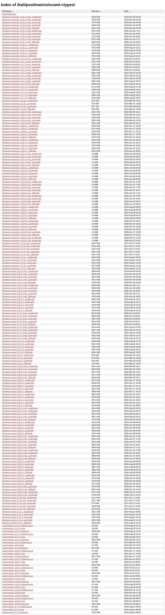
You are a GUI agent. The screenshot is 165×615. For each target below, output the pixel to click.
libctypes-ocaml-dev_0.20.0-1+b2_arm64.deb (21, 115)
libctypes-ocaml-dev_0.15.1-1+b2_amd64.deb (22, 31)
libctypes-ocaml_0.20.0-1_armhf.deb (17, 389)
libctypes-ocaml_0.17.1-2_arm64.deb (18, 344)
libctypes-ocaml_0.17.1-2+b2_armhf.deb (19, 336)
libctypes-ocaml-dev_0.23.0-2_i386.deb (19, 229)
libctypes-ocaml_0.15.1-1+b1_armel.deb (19, 277)
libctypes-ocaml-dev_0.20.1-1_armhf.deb (19, 148)
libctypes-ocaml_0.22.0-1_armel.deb (17, 428)
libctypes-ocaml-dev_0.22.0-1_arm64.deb (20, 171)
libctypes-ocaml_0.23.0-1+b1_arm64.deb (19, 439)
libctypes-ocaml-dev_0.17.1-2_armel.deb (19, 92)
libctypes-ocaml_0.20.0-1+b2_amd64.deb (20, 366)
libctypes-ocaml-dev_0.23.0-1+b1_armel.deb (21, 187)
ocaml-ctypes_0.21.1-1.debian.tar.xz (17, 568)
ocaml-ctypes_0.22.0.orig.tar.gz (15, 582)
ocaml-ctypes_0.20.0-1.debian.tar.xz (17, 551)
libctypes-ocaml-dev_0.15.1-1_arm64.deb (20, 48)
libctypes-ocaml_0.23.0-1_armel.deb (17, 467)
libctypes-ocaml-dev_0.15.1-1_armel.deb (19, 50)
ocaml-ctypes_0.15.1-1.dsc (13, 528)
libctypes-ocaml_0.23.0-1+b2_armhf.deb (19, 456)
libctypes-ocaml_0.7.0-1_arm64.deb (17, 514)
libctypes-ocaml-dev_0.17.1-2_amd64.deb (20, 87)
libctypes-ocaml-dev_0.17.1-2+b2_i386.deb (20, 84)
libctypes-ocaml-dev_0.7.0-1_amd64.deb (19, 257)
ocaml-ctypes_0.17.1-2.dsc (13, 537)
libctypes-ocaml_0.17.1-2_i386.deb (17, 352)
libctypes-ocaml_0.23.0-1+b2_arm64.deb (19, 453)
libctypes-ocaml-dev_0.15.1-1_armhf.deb (19, 53)
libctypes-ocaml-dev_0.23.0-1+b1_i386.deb (20, 193)
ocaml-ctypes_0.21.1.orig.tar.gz (15, 573)
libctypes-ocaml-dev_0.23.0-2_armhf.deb (19, 227)
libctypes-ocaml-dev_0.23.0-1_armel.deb (19, 213)
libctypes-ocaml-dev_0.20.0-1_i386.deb (19, 137)
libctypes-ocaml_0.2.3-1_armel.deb (17, 358)
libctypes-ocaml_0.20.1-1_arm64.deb (18, 397)
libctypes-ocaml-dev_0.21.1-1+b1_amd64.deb (22, 154)
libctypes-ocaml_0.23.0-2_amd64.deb (18, 475)
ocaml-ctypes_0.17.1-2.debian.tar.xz (17, 534)
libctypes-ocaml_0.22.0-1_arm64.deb (18, 425)
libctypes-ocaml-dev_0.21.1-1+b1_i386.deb (20, 165)
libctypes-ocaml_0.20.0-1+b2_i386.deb (19, 378)
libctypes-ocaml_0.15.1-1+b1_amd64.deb (20, 271)
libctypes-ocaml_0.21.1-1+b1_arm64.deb (19, 411)
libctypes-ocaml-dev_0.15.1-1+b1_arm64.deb (21, 20)
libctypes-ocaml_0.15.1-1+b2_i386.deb (19, 297)
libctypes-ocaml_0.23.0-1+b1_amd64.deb (20, 436)
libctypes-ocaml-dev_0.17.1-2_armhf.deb (19, 95)
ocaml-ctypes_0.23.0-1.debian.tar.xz (17, 584)
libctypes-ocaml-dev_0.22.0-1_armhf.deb (19, 176)
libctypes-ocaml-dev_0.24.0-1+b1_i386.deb (20, 235)
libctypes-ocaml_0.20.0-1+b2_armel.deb (19, 372)
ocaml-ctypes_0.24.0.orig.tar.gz (15, 604)
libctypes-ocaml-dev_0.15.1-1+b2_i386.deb (20, 42)
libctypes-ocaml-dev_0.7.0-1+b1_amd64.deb (21, 243)
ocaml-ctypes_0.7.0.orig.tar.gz (15, 612)
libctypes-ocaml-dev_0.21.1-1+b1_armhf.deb (21, 162)
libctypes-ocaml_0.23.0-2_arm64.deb (18, 478)
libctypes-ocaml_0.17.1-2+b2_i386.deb (19, 338)
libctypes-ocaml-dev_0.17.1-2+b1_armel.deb (21, 64)
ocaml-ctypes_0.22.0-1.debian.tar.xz (17, 576)
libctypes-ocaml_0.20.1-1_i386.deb (17, 405)
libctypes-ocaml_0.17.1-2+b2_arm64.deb (19, 330)
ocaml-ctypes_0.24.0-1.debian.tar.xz (17, 598)
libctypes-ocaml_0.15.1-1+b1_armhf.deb (19, 280)
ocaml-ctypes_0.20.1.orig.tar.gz (15, 565)
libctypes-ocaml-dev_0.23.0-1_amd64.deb (20, 207)
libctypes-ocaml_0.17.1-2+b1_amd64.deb (20, 313)
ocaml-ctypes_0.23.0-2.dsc (13, 593)
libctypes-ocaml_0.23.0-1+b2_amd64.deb (20, 450)
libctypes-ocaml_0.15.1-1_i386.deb (17, 310)
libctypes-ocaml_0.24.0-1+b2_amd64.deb (20, 492)
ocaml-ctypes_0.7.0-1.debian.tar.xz (17, 607)
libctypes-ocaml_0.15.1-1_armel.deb (17, 305)
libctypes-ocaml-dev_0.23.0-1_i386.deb (19, 218)
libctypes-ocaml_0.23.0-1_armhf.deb (17, 470)
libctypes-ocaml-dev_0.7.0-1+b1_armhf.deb (20, 252)
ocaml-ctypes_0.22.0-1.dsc (13, 579)
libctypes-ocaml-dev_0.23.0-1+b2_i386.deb (20, 204)
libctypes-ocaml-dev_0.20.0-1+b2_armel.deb (21, 118)
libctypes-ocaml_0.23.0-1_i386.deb (17, 473)
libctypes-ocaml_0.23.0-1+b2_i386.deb (19, 459)
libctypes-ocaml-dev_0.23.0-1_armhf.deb (19, 215)
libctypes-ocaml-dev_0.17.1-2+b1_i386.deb (20, 70)
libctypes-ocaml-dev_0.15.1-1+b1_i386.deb (20, 28)
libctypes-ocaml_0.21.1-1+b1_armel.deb (19, 414)
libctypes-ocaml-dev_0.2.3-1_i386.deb (18, 109)
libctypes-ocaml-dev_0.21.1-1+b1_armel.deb (21, 159)
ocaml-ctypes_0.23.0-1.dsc (13, 587)
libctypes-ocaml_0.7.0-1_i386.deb (16, 523)
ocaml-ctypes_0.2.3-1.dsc (13, 545)
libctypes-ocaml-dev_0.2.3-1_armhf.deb (19, 106)
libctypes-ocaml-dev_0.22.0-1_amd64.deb (20, 168)
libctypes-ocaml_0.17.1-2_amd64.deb (18, 341)
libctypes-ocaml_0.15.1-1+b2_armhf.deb (19, 294)
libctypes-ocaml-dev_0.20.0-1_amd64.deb (20, 126)
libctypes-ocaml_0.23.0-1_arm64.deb (18, 464)
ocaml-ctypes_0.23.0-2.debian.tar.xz (17, 590)
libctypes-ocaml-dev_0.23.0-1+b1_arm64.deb (21, 185)
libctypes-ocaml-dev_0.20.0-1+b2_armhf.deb (21, 120)
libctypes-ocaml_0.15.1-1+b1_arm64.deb (19, 274)
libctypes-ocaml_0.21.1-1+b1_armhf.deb (19, 417)
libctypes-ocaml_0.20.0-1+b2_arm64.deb (19, 369)
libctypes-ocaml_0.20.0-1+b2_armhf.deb (19, 375)
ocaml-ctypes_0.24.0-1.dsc (13, 601)
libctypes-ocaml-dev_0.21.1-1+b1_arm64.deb (21, 157)
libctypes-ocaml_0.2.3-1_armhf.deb (17, 361)
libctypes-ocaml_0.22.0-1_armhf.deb (17, 431)
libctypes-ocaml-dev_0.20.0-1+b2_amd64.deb (22, 112)
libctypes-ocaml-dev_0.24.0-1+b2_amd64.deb (22, 238)
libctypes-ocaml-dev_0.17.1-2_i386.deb (19, 98)
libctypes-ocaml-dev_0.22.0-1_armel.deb (19, 173)
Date (126, 11)
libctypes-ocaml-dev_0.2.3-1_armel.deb (19, 104)
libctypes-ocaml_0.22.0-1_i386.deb (17, 433)
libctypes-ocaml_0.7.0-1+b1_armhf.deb (19, 506)
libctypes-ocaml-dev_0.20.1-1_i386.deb (19, 151)
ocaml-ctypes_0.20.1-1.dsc (13, 562)
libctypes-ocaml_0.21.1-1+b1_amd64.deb (20, 408)
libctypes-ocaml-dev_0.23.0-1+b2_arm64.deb (21, 199)
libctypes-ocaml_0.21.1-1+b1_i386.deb (19, 419)
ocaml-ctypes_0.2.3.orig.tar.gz (15, 548)
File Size (95, 11)
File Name (6, 11)
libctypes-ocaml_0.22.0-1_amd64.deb (18, 422)
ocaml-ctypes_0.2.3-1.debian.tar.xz (17, 542)
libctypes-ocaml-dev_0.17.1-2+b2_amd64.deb (22, 73)
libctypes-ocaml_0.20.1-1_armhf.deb (17, 403)
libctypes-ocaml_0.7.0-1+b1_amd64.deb (19, 498)
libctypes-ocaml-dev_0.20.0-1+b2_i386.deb (20, 123)
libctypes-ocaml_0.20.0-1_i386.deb (17, 392)
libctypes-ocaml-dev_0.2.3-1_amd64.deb (19, 101)
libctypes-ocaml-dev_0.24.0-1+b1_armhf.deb (21, 232)
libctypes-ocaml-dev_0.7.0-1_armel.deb (19, 263)
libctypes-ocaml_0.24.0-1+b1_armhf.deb (19, 487)
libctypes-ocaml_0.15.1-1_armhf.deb (17, 308)
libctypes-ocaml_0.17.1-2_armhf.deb (17, 350)
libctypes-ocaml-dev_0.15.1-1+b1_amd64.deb (22, 17)
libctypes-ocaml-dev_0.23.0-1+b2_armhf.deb (21, 201)
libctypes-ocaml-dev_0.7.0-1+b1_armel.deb (20, 249)
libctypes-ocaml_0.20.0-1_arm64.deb (18, 383)
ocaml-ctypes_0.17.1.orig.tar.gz (15, 540)
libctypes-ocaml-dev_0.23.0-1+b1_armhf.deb (21, 190)
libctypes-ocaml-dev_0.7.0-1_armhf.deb (19, 266)
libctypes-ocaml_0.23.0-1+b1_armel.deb (19, 442)
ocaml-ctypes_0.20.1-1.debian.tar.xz (17, 559)
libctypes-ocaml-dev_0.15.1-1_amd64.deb (20, 45)
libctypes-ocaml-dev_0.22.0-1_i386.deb (19, 179)
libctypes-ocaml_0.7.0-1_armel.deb (17, 517)
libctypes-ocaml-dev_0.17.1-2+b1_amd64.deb (22, 59)
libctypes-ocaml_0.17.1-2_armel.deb (17, 347)
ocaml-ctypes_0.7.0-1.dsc (13, 610)
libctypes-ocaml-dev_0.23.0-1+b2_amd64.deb (22, 196)
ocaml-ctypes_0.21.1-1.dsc (13, 570)
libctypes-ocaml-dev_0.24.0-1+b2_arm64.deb (21, 241)
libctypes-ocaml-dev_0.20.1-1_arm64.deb (20, 143)
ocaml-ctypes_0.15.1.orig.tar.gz (15, 531)
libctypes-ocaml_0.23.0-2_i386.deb (17, 484)
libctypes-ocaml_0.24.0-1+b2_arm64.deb (19, 495)
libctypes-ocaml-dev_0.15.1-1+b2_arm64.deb (21, 34)
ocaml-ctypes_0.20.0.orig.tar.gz (15, 556)
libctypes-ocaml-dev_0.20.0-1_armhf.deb (19, 134)
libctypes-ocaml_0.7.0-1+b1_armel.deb (19, 503)
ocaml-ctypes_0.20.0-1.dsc (13, 554)
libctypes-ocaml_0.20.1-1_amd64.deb (18, 394)
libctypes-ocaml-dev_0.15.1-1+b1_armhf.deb (21, 25)
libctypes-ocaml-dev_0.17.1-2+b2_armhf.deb (21, 81)
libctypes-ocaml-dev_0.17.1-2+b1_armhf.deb (21, 67)
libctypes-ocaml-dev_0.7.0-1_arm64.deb (19, 260)
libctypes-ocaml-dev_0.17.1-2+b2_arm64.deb (21, 76)
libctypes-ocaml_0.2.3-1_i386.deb (16, 364)
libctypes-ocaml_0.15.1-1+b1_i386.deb (19, 283)
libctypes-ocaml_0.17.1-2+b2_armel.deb (19, 333)
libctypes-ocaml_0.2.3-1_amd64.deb (17, 355)
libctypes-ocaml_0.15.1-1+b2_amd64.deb (20, 285)
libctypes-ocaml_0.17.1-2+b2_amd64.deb (20, 327)
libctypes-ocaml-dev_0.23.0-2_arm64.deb (20, 224)
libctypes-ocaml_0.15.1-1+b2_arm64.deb (19, 288)
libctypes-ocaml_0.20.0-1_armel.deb (17, 386)
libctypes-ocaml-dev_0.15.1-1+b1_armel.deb (21, 22)
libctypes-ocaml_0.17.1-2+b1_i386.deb (19, 324)
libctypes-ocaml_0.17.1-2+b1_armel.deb (19, 319)
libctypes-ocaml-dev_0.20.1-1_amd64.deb (20, 140)
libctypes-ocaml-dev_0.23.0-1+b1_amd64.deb (22, 182)
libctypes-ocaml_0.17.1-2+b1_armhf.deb (19, 322)
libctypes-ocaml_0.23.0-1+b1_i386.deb (19, 447)
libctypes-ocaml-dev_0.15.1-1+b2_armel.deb (21, 36)
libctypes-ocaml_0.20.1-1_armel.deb (17, 400)
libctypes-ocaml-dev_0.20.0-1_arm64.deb (20, 129)
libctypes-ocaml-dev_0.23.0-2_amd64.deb (20, 221)
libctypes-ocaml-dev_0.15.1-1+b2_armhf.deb (21, 39)
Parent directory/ (9, 14)
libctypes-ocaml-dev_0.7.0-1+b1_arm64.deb (21, 246)
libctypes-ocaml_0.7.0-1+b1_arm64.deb (19, 500)
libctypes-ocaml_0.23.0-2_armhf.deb (17, 481)
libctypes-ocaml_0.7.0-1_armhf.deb (17, 520)
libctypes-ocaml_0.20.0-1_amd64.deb (18, 380)
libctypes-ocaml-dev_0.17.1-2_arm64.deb (20, 90)
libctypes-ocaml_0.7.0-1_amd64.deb (17, 512)
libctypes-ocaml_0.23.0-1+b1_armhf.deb (19, 445)
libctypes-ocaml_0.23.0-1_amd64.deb (18, 461)
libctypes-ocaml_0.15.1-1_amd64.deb (18, 299)
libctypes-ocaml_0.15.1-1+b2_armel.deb (19, 291)
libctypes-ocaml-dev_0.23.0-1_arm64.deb (20, 210)
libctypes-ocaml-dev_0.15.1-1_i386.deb (19, 56)
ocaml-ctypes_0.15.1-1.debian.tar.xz (17, 526)
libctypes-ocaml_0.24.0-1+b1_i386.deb (19, 489)
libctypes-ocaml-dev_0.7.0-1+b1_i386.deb (20, 255)
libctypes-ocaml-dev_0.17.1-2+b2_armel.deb (21, 78)
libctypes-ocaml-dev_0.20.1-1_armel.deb (19, 145)
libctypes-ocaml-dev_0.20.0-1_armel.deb (19, 132)
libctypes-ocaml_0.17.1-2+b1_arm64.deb (19, 316)
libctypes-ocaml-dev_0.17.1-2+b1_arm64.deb (21, 62)
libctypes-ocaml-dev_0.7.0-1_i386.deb (18, 269)
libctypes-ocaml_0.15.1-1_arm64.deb (18, 302)
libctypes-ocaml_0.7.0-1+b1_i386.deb (18, 509)
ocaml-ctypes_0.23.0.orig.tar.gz (15, 596)
